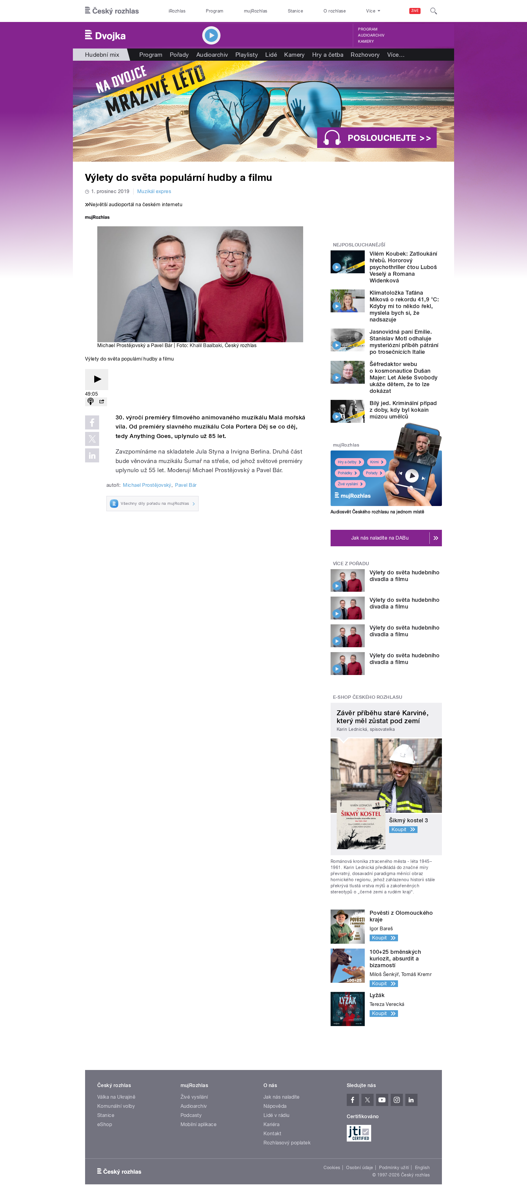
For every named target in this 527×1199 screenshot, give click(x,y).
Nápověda (275, 1106)
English (422, 1167)
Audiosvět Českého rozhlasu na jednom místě (377, 511)
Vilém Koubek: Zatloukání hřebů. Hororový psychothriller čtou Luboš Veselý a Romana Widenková (403, 267)
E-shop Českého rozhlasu (368, 697)
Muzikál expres (154, 191)
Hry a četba (327, 54)
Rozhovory (365, 54)
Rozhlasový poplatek (287, 1143)
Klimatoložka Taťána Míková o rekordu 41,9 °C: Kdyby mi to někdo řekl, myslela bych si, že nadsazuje (404, 306)
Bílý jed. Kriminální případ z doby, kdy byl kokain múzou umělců (403, 410)
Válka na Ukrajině (116, 1097)
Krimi (374, 462)
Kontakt (272, 1133)
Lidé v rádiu (277, 1115)
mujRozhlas (255, 11)
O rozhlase (335, 11)
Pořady (179, 54)
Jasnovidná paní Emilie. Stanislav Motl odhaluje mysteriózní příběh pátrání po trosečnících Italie (404, 341)
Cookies (332, 1167)
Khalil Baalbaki (206, 345)
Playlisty (246, 54)
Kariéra (271, 1124)
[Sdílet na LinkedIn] (92, 455)
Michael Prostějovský (147, 485)
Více (396, 54)
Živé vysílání (348, 484)
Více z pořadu (351, 563)
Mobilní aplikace (199, 1124)
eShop (104, 1124)
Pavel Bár (185, 485)
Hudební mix (102, 54)
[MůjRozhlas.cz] (97, 218)
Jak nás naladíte (282, 1097)
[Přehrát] (96, 379)
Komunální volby (116, 1106)
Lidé (271, 54)
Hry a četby (347, 462)
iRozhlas (177, 11)
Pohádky (345, 473)
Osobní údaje (359, 1167)
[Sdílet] (101, 401)
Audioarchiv (371, 35)
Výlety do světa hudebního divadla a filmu (404, 575)
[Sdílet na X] (92, 439)
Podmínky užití (394, 1167)
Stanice (295, 11)
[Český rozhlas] (112, 11)
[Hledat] (433, 11)
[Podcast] (90, 401)
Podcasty (191, 1115)
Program (214, 11)
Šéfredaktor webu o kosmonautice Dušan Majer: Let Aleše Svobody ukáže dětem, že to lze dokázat (404, 377)
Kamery (366, 41)
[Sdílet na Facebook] (92, 422)
